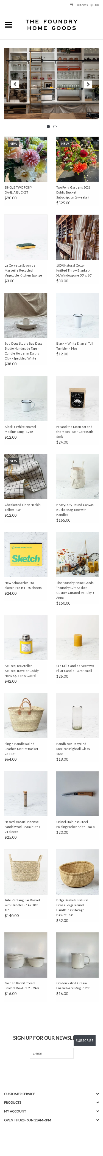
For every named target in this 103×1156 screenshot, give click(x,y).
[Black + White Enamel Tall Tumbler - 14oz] (77, 315)
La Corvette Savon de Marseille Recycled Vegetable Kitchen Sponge (23, 270)
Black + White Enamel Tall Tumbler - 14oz (74, 346)
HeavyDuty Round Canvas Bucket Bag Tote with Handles (75, 509)
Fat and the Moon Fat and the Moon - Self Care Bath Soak (74, 431)
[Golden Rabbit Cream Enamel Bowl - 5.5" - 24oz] (26, 955)
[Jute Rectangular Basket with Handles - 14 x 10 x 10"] (26, 872)
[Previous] (15, 84)
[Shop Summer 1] (51, 83)
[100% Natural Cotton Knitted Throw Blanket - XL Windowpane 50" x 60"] (77, 237)
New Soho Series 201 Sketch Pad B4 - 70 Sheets (23, 585)
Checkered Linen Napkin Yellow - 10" (23, 507)
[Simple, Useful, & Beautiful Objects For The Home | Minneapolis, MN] (60, 24)
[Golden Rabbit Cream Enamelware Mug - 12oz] (77, 955)
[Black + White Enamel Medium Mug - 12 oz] (26, 398)
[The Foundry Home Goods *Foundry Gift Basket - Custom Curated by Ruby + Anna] (77, 554)
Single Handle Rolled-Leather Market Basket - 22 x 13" (22, 748)
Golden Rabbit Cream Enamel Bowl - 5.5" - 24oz (22, 985)
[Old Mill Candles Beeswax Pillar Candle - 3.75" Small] (77, 637)
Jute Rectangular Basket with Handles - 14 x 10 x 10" (22, 905)
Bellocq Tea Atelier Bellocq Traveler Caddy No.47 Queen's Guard (22, 670)
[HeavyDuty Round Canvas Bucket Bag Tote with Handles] (77, 476)
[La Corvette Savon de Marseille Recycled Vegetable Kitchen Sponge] (26, 237)
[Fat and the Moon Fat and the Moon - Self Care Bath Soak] (77, 398)
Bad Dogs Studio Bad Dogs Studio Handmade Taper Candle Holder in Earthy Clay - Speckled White (23, 351)
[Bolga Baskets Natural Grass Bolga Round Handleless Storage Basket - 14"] (77, 872)
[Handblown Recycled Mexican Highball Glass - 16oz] (77, 715)
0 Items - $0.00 (87, 5)
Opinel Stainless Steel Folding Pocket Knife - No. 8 (75, 824)
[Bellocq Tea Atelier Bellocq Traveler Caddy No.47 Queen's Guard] (26, 637)
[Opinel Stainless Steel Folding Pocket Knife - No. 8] (77, 794)
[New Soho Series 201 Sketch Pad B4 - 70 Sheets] (26, 554)
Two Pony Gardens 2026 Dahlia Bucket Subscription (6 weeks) (73, 192)
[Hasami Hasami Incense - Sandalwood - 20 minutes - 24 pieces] (26, 794)
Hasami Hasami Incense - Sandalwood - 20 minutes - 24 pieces (23, 826)
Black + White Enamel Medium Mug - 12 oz (20, 429)
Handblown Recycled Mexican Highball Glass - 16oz (74, 748)
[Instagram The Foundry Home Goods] (56, 1070)
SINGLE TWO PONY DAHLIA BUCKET (18, 190)
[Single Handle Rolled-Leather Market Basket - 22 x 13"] (26, 715)
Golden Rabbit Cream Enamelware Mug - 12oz (73, 985)
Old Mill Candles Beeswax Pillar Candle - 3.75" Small (75, 668)
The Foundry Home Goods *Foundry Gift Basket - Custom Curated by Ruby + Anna (75, 590)
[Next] (88, 84)
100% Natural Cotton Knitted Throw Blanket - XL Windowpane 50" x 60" (74, 270)
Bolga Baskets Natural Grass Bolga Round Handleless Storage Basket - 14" (72, 907)
